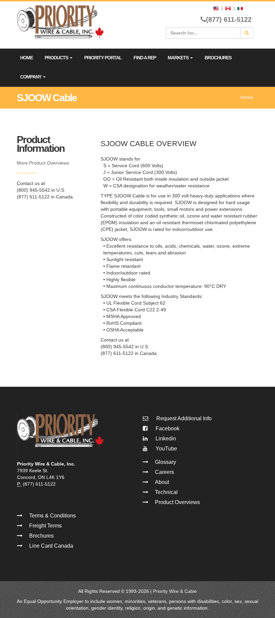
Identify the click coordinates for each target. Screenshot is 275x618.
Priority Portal (103, 57)
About (162, 482)
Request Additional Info (184, 418)
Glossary (165, 462)
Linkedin (165, 438)
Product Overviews (177, 502)
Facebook (166, 428)
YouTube (165, 448)
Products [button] (57, 57)
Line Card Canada (51, 546)
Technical (166, 492)
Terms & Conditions (52, 515)
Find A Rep (144, 57)
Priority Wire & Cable (175, 591)
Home (26, 57)
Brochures (218, 57)
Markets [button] (178, 57)
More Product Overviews (43, 163)
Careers (164, 472)
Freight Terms (45, 526)
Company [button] (31, 76)
